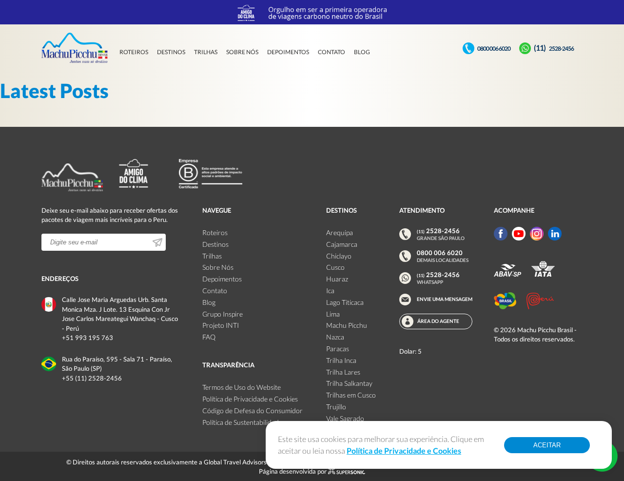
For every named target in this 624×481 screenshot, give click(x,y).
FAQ (208, 337)
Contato (331, 52)
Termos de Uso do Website (241, 387)
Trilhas (205, 52)
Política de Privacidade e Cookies (250, 399)
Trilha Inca (341, 360)
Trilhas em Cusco (351, 395)
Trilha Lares (343, 372)
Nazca (335, 337)
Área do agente (438, 321)
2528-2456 (554, 48)
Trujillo (336, 406)
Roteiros (133, 52)
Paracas (337, 348)
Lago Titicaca (345, 302)
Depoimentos (288, 52)
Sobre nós (242, 52)
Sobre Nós (218, 267)
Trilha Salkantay (349, 383)
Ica (330, 290)
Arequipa (339, 232)
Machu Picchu (346, 325)
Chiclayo (338, 256)
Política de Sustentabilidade (242, 422)
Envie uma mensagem (444, 299)
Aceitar (547, 445)
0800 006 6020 (493, 48)
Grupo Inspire (222, 314)
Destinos (171, 52)
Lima (333, 314)
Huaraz (337, 279)
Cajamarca (341, 244)
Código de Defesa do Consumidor (252, 410)
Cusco (335, 267)
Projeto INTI (220, 325)
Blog (362, 52)
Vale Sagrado (345, 418)
